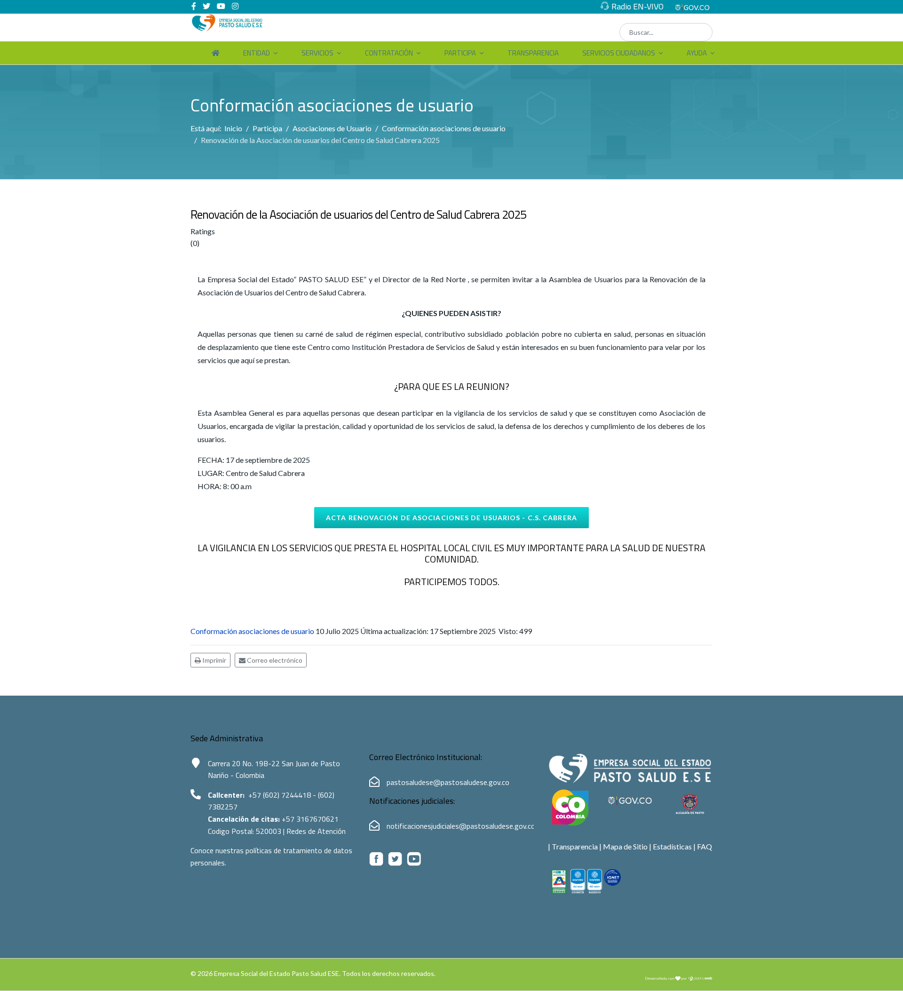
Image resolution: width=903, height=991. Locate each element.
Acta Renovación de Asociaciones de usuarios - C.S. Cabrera (451, 518)
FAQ (704, 846)
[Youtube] (221, 5)
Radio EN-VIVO (637, 6)
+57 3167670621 (310, 819)
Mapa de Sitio (625, 846)
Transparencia (533, 53)
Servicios (317, 53)
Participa (460, 53)
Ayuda (697, 53)
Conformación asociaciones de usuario (252, 630)
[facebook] (193, 5)
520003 (269, 831)
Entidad (256, 53)
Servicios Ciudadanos (618, 53)
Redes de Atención (316, 831)
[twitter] (206, 5)
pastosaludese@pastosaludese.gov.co (448, 782)
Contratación (389, 53)
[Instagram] (235, 5)
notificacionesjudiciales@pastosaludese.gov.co (461, 826)
